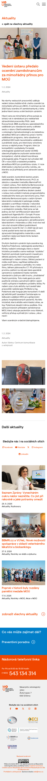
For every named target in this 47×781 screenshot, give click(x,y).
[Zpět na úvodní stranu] (12, 4)
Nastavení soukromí (23, 756)
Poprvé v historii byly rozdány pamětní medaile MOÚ (20, 589)
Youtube (21, 447)
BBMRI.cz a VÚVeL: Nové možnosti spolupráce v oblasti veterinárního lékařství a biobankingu (23, 543)
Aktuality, (6, 506)
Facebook (8, 447)
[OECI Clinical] (32, 720)
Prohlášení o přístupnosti (12, 771)
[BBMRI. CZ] (12, 738)
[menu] (44, 4)
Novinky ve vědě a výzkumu (23, 554)
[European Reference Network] (22, 730)
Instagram (38, 447)
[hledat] (38, 4)
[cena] (23, 400)
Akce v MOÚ (31, 598)
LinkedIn (24, 454)
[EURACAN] (32, 738)
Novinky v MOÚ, (18, 598)
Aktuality (6, 91)
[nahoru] (42, 774)
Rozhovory (16, 506)
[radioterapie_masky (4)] (23, 372)
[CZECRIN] (12, 747)
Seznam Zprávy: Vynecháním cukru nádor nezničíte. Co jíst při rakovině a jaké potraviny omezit (22, 496)
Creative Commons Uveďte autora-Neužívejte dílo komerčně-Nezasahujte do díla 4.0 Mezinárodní (23, 767)
